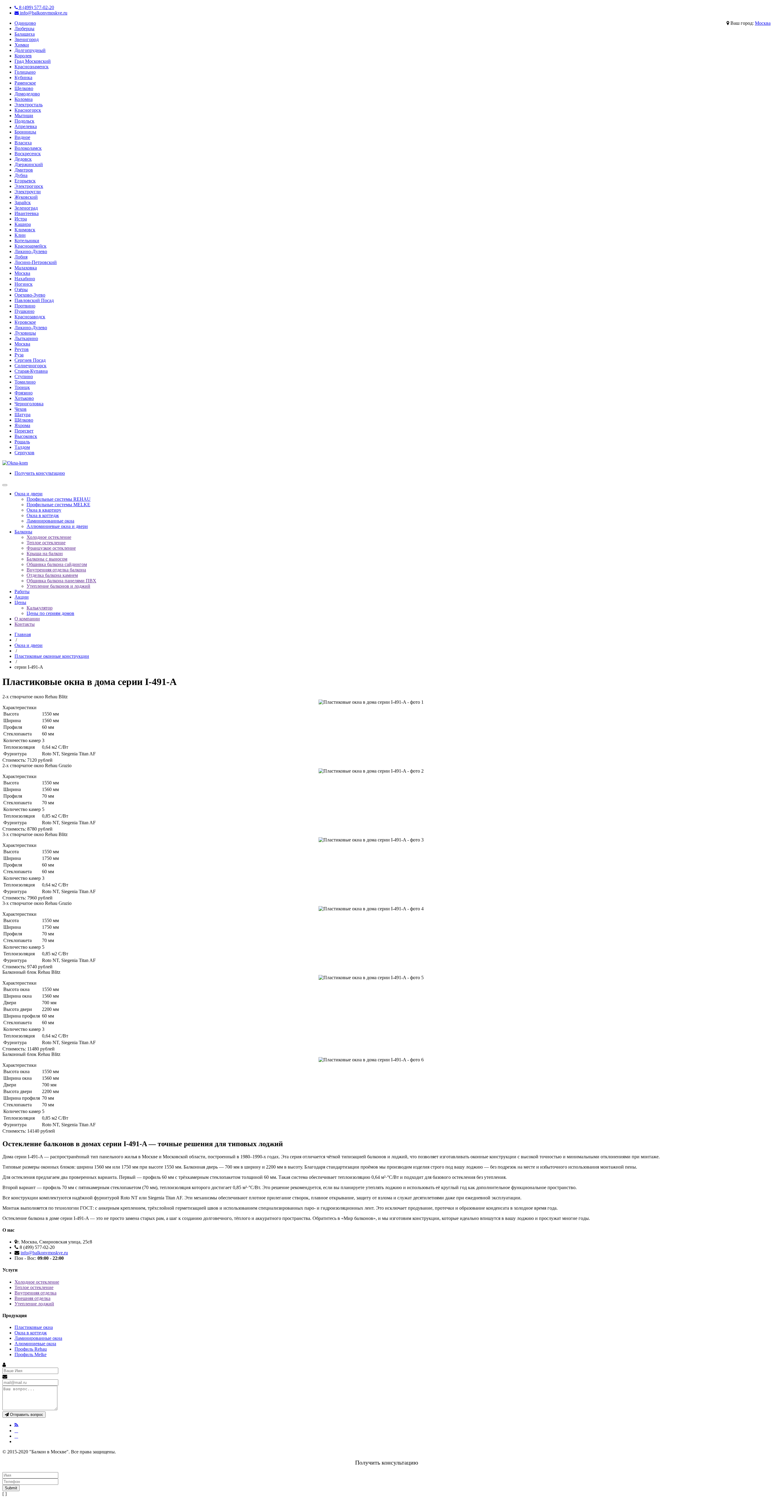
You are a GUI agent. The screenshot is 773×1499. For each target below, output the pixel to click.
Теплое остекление (46, 542)
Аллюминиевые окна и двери (57, 526)
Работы (22, 591)
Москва (763, 23)
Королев (23, 55)
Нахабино (24, 278)
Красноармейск (30, 246)
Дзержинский (28, 164)
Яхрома (22, 425)
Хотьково (24, 398)
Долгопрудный (30, 50)
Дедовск (23, 159)
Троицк (22, 387)
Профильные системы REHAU (59, 499)
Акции (21, 597)
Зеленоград (26, 208)
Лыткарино (26, 338)
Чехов (20, 409)
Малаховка (25, 267)
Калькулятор (40, 607)
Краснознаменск (31, 66)
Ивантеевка (26, 213)
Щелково (23, 88)
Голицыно (25, 72)
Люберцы (24, 28)
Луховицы (25, 333)
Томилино (25, 381)
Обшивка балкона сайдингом (57, 564)
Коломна (23, 99)
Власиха (23, 142)
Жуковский (26, 197)
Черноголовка (28, 403)
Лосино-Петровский (35, 262)
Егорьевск (25, 180)
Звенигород (26, 39)
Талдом (22, 447)
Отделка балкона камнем (52, 575)
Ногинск (23, 284)
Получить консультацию (39, 473)
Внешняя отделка (32, 1298)
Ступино (23, 376)
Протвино (24, 305)
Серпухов (24, 452)
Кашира (22, 224)
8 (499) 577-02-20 (36, 7)
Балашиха (24, 34)
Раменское (25, 82)
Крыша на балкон (45, 553)
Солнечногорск (30, 365)
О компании (27, 618)
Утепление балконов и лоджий (58, 586)
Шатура (22, 414)
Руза (19, 354)
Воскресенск (27, 153)
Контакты (24, 624)
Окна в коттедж (43, 515)
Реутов (21, 349)
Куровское (25, 322)
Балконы (23, 531)
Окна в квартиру (44, 510)
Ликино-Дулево (30, 251)
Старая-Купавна (31, 371)
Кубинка (23, 77)
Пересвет (24, 430)
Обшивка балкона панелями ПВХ (61, 580)
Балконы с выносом (47, 558)
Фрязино (23, 392)
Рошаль (22, 441)
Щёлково (23, 420)
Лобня (20, 256)
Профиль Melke (30, 1354)
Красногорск (27, 110)
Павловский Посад (34, 300)
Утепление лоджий (34, 1303)
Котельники (26, 240)
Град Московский (32, 61)
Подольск (24, 121)
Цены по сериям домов (50, 613)
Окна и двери (28, 493)
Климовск (24, 229)
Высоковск (25, 436)
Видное (22, 137)
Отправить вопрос (26, 1414)
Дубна (20, 175)
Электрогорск (28, 186)
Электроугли (27, 191)
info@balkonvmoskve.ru (43, 12)
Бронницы (25, 131)
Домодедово (27, 93)
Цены (20, 602)
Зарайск (22, 202)
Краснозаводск (29, 316)
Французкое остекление (51, 548)
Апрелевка (25, 126)
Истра (20, 218)
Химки (21, 44)
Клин (20, 235)
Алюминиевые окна (35, 1343)
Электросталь (28, 104)
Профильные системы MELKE (58, 504)
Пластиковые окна (33, 1327)
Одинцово (25, 23)
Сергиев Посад (30, 360)
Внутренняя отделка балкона (56, 569)
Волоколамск (28, 148)
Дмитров (23, 169)
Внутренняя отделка (35, 1292)
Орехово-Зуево (29, 295)
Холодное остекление (49, 537)
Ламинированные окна (50, 520)
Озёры (21, 289)
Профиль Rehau (30, 1349)
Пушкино (24, 311)
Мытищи (23, 115)
